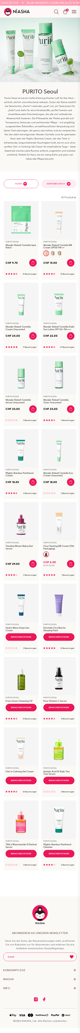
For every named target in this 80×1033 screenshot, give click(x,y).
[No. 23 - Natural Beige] (59, 253)
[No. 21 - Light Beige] (53, 253)
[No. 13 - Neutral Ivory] (46, 253)
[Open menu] (74, 12)
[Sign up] (71, 957)
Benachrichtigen (21, 637)
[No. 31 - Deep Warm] (46, 554)
